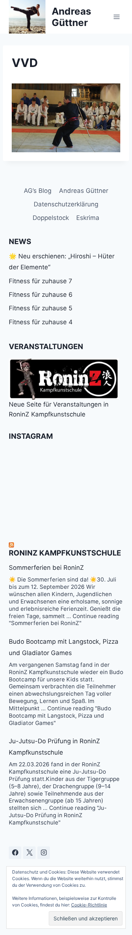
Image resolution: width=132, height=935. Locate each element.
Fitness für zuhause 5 (40, 308)
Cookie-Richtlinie (89, 905)
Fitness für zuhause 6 (41, 294)
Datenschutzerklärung (66, 204)
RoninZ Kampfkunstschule (65, 553)
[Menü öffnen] (116, 16)
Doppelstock (51, 217)
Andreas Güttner (83, 190)
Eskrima (87, 217)
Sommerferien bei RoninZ (46, 567)
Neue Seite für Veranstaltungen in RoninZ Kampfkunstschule (59, 409)
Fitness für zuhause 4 (41, 322)
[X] (29, 852)
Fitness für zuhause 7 (40, 281)
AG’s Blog (37, 190)
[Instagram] (43, 852)
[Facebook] (15, 852)
